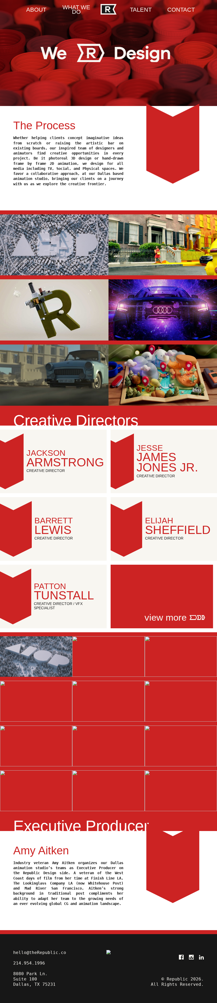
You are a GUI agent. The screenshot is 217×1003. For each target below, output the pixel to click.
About (36, 10)
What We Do (76, 9)
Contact (181, 10)
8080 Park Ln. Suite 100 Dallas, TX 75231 (34, 979)
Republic (108, 968)
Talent (141, 10)
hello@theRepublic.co (39, 952)
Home (108, 9)
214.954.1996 (29, 963)
